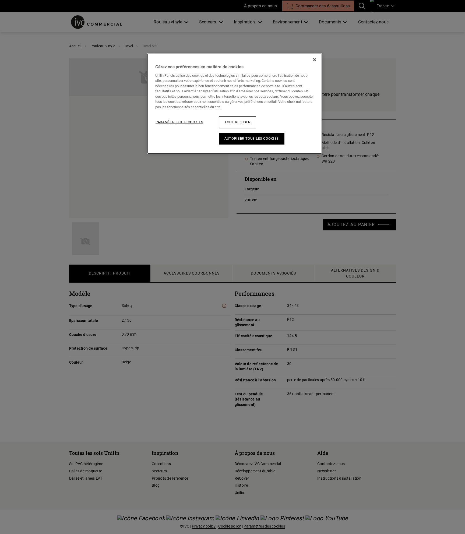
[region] (234, 103)
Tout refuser (237, 122)
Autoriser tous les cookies (251, 138)
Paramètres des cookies (179, 122)
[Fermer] (314, 60)
